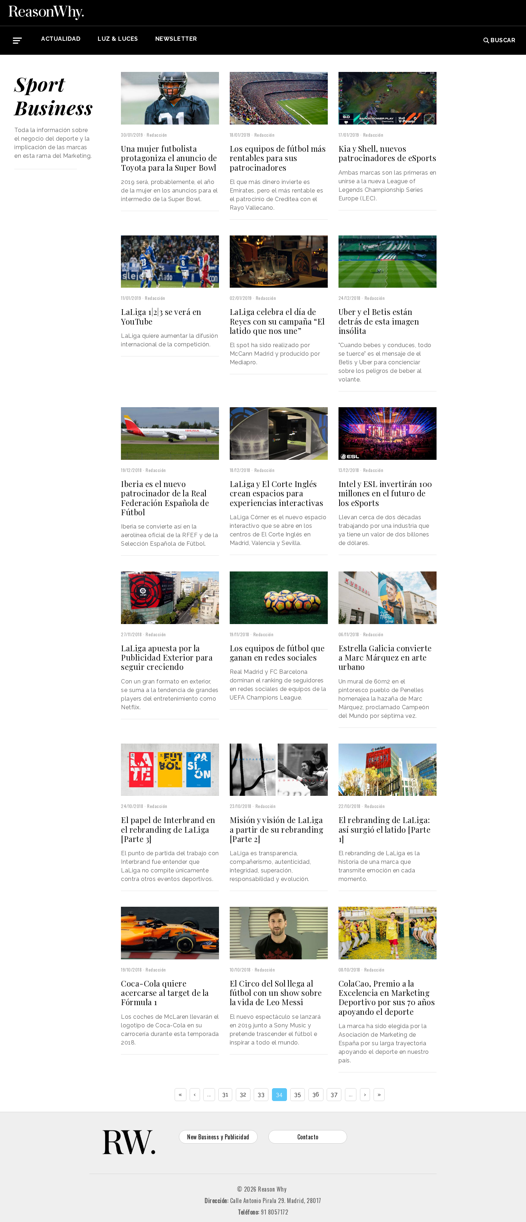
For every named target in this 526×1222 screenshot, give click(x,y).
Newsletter (176, 38)
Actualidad (61, 38)
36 (316, 1094)
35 (297, 1094)
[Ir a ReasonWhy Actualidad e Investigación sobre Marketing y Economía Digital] (46, 13)
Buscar (503, 40)
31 (225, 1094)
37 (334, 1094)
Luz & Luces (118, 38)
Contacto (307, 1137)
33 (261, 1094)
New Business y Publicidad (218, 1137)
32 (243, 1094)
